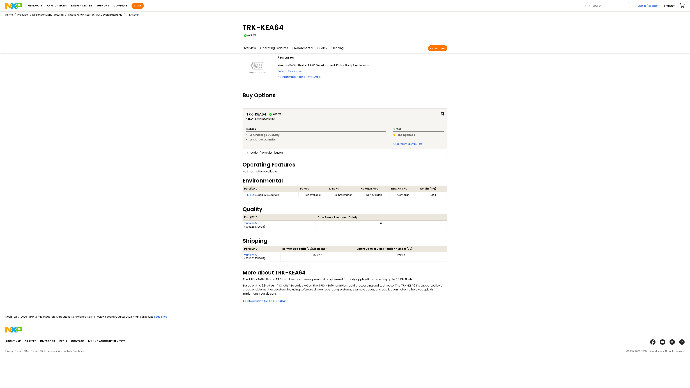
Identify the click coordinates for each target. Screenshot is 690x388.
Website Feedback (74, 351)
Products (23, 15)
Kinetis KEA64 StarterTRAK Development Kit (95, 15)
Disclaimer (319, 249)
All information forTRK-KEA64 (299, 77)
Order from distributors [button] (267, 153)
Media (63, 341)
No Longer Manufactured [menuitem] (48, 15)
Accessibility (55, 351)
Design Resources (290, 71)
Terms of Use (22, 351)
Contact (78, 341)
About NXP (13, 341)
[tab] (345, 152)
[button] (669, 5)
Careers (30, 341)
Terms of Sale (38, 351)
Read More (160, 316)
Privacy (9, 351)
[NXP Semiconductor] (13, 5)
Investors (47, 341)
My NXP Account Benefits (107, 341)
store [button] (137, 5)
